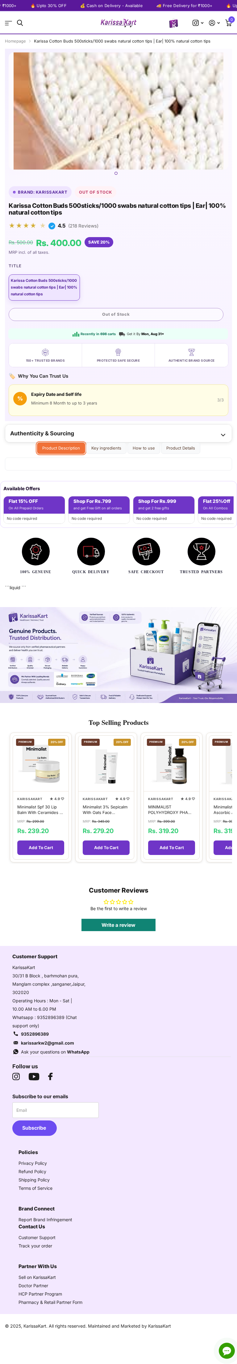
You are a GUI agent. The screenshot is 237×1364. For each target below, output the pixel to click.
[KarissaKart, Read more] (198, 23)
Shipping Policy (34, 1179)
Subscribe (34, 1128)
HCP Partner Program (40, 1293)
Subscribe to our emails (40, 1096)
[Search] (20, 23)
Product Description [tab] (61, 448)
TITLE (15, 265)
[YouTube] (34, 1076)
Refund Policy (32, 1171)
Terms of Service (35, 1188)
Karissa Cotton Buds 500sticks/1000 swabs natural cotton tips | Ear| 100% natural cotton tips (44, 287)
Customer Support (37, 1237)
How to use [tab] (144, 448)
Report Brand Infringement (45, 1219)
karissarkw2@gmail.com (47, 1043)
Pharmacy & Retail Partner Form (50, 1302)
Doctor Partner (33, 1285)
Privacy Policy (33, 1163)
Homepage (15, 41)
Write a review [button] (118, 925)
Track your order (35, 1245)
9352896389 (35, 1034)
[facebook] (50, 1076)
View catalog (8, 23)
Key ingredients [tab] (106, 448)
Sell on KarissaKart (37, 1277)
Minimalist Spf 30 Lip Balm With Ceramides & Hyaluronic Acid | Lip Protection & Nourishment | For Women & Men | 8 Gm (39, 809)
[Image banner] (118, 655)
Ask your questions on (55, 1051)
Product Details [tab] (180, 448)
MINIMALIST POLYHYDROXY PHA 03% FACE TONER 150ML (168, 809)
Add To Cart (41, 847)
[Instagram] (16, 1076)
